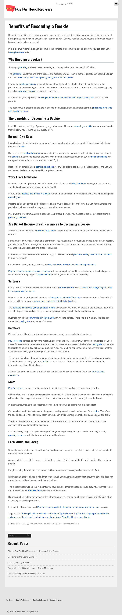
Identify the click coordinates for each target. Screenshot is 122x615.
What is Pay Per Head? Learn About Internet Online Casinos (34, 551)
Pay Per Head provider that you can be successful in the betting (68, 507)
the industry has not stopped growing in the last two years (45, 77)
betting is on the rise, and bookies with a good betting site (66, 97)
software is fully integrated (41, 317)
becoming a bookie (83, 126)
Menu (117, 4)
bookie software (66, 287)
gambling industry (27, 84)
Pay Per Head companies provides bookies (29, 271)
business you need (45, 230)
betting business (16, 52)
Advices (9, 600)
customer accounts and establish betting (52, 301)
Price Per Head (68, 517)
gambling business (31, 153)
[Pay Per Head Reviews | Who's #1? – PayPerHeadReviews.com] (29, 14)
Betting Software (39, 600)
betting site (25, 321)
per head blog (53, 517)
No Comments (72, 524)
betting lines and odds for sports (65, 297)
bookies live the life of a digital (36, 193)
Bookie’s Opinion (22, 600)
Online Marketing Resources (20, 562)
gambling (22, 67)
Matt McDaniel (36, 524)
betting (15, 156)
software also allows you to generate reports (34, 307)
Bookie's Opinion (54, 524)
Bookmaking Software (61, 513)
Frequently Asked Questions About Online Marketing (30, 568)
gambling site (14, 197)
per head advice (36, 517)
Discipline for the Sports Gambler (22, 557)
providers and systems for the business (92, 254)
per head (23, 517)
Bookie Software (56, 600)
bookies (46, 361)
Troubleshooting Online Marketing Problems (26, 574)
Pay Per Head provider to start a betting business (72, 264)
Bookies (44, 513)
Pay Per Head (79, 183)
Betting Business (30, 513)
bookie (22, 146)
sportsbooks (84, 517)
